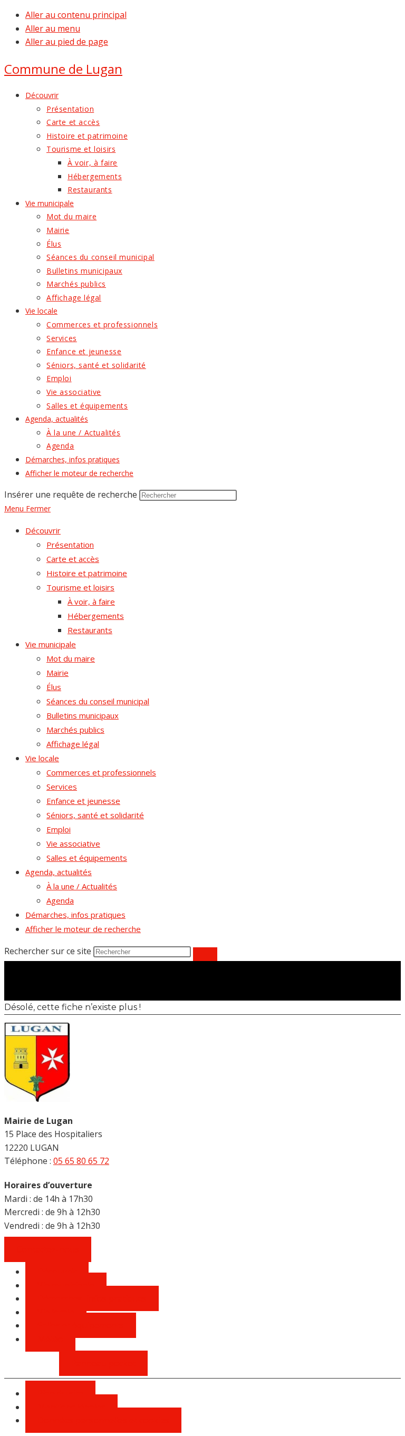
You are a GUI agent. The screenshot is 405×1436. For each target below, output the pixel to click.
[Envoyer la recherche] (205, 954)
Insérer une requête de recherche (70, 494)
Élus (53, 687)
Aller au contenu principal (76, 15)
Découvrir (43, 530)
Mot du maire (70, 658)
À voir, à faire (91, 601)
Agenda (60, 900)
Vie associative (73, 843)
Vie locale (42, 758)
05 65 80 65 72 (81, 1161)
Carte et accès (72, 559)
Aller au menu (52, 28)
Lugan (63, 68)
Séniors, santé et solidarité (95, 815)
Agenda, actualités (58, 872)
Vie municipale (50, 644)
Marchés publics (75, 729)
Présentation (70, 544)
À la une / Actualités (81, 886)
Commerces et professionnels (101, 772)
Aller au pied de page (66, 41)
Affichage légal (72, 744)
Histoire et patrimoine (86, 573)
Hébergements (96, 615)
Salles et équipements (86, 857)
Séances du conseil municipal (97, 701)
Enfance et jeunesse (83, 800)
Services (61, 786)
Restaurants (90, 630)
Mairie (57, 672)
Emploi (58, 829)
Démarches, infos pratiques (75, 914)
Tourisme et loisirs (80, 587)
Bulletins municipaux (82, 715)
